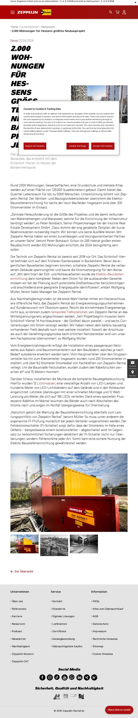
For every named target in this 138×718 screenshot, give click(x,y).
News (14, 41)
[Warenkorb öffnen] (117, 12)
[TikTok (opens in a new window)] (57, 676)
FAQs (96, 601)
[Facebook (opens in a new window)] (42, 677)
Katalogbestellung (63, 638)
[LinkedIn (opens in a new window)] (79, 677)
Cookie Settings (77, 146)
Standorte (58, 608)
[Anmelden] (124, 12)
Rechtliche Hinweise (105, 638)
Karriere (17, 616)
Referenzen (19, 608)
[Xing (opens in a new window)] (87, 677)
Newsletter (19, 638)
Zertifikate (59, 631)
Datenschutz (101, 623)
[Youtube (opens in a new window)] (65, 677)
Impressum (99, 631)
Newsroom (48, 27)
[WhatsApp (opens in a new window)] (71, 676)
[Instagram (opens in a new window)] (50, 677)
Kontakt (57, 601)
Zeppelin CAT (20, 661)
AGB (95, 616)
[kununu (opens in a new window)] (94, 677)
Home (14, 27)
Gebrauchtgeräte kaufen (67, 646)
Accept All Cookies (103, 146)
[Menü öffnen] (12, 12)
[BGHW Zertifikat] (73, 696)
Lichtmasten (46, 383)
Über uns (17, 601)
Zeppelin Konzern (23, 654)
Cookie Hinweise (103, 654)
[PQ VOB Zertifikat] (65, 696)
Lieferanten (59, 623)
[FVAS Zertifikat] (81, 696)
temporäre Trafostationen (69, 312)
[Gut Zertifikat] (56, 696)
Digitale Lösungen (63, 616)
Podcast (17, 631)
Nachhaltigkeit (21, 646)
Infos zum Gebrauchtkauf (108, 608)
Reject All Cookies (34, 146)
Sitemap (98, 646)
